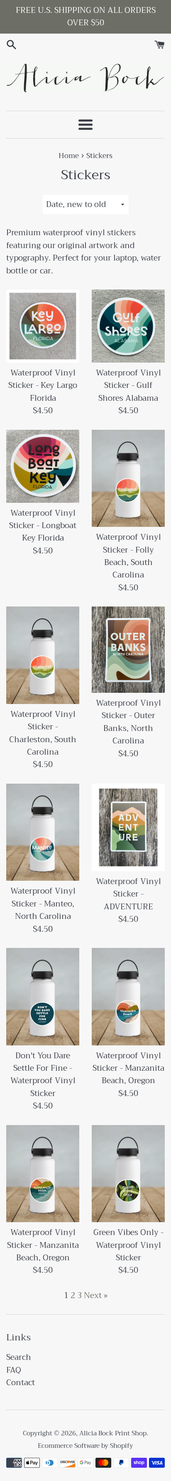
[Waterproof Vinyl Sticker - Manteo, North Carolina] (42, 832)
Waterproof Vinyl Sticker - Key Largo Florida (42, 385)
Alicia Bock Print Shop (113, 1433)
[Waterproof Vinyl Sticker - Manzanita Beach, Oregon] (128, 996)
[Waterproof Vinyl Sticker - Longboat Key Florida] (42, 466)
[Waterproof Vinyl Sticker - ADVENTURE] (128, 827)
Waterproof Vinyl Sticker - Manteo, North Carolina (43, 903)
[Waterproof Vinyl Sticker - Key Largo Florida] (42, 326)
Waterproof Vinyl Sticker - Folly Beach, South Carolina (128, 556)
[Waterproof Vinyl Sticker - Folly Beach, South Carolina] (128, 478)
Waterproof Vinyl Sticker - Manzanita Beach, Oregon (128, 1068)
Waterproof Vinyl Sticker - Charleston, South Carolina (42, 733)
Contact (20, 1382)
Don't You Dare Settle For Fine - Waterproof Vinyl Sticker (43, 1074)
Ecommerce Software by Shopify (85, 1445)
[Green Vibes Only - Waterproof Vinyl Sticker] (128, 1174)
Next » (95, 1295)
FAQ (13, 1370)
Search (18, 1357)
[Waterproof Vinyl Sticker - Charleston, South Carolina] (42, 655)
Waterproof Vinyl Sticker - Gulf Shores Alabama (128, 385)
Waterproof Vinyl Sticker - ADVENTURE (128, 893)
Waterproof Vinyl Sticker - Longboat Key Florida (42, 525)
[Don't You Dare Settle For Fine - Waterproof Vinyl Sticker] (42, 996)
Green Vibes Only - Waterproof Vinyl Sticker (128, 1244)
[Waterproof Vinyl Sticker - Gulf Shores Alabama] (128, 326)
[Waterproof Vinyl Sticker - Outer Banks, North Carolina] (128, 650)
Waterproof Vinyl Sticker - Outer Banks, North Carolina (128, 722)
